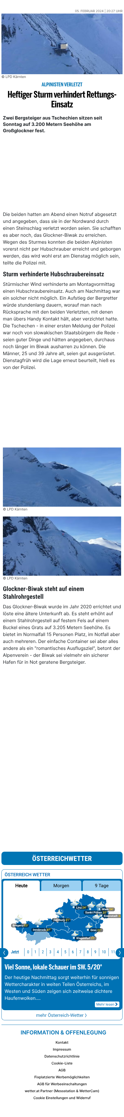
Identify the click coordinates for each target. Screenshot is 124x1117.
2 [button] (43, 952)
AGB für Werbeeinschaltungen (62, 1084)
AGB (62, 1070)
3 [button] (50, 952)
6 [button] (73, 952)
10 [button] (104, 952)
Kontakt (62, 1042)
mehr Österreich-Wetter (60, 1015)
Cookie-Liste (61, 1063)
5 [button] (65, 952)
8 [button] (88, 952)
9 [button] (95, 952)
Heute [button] (21, 885)
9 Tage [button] (101, 885)
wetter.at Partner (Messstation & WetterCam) (62, 1091)
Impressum (62, 1049)
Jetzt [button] (15, 952)
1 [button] (35, 952)
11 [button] (113, 952)
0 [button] (28, 952)
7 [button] (80, 952)
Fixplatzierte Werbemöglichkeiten (62, 1077)
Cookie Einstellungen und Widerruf (62, 1098)
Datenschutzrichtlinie (62, 1056)
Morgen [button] (61, 885)
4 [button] (58, 952)
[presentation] (4, 952)
